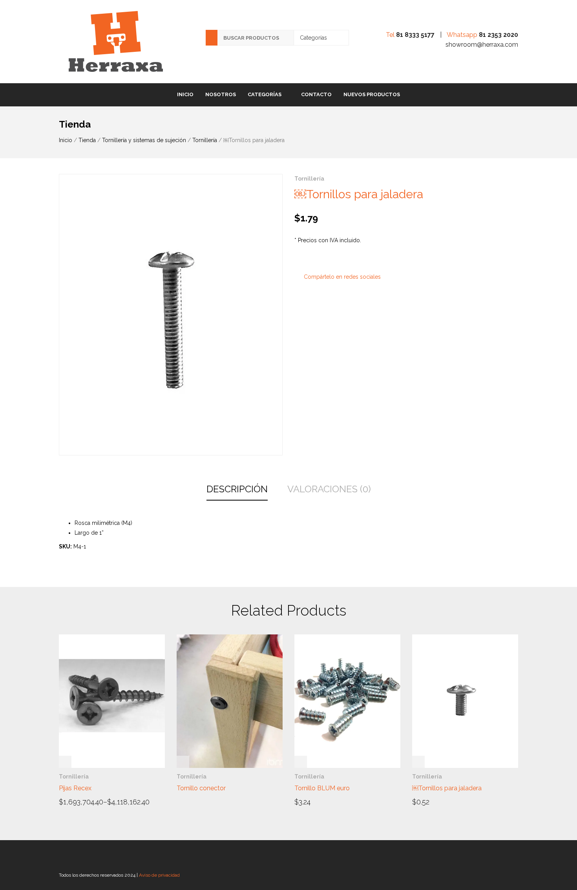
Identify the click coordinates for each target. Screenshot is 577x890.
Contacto (316, 94)
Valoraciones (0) (329, 489)
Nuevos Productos (371, 94)
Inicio (185, 94)
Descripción (237, 489)
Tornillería (204, 140)
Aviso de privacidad (159, 875)
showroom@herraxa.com (482, 44)
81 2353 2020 (498, 34)
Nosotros (220, 94)
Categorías (264, 94)
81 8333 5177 (415, 34)
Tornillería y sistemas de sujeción (144, 140)
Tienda (87, 140)
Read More (81, 801)
